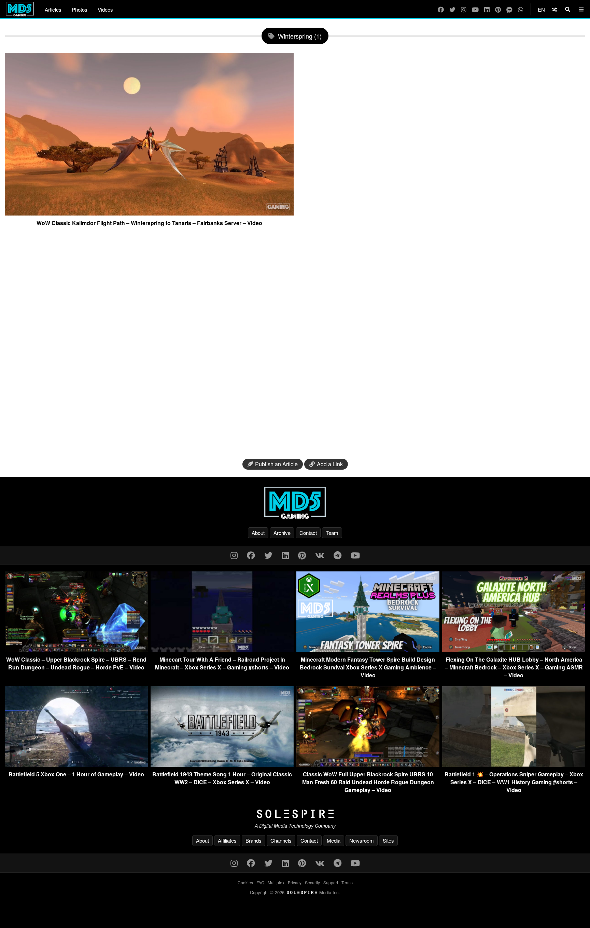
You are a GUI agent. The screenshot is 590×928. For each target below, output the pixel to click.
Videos (105, 9)
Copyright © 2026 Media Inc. (295, 892)
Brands (253, 840)
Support (330, 882)
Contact (308, 532)
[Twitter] (452, 9)
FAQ (260, 882)
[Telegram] (337, 555)
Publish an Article (276, 464)
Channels (281, 840)
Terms (347, 882)
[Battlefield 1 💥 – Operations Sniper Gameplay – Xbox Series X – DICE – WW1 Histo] (513, 764)
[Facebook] (441, 9)
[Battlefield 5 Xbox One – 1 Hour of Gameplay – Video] (76, 764)
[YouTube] (475, 9)
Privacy (294, 882)
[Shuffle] (554, 9)
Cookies (245, 882)
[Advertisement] (295, 345)
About (258, 532)
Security (312, 882)
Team (332, 532)
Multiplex (276, 882)
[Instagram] (463, 9)
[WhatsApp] (520, 9)
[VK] (319, 555)
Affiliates (227, 840)
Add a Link (330, 464)
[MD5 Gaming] (295, 503)
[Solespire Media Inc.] (295, 813)
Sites (388, 840)
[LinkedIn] (487, 9)
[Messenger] (509, 9)
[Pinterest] (498, 9)
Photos (79, 9)
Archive (282, 532)
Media (333, 840)
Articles (53, 9)
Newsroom (361, 840)
